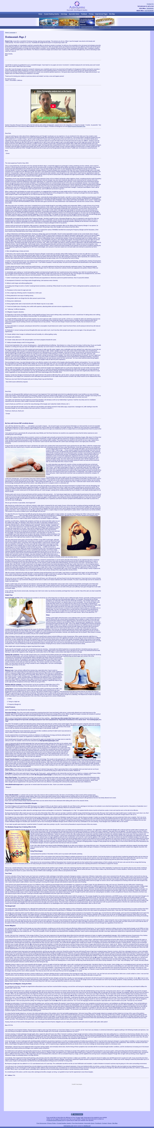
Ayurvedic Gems (74, 14)
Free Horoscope (41, 1123)
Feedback (84, 14)
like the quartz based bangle (43, 774)
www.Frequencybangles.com (76, 126)
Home (40, 14)
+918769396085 (149, 10)
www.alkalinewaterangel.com (14, 784)
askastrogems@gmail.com (56, 1120)
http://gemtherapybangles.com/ (49, 740)
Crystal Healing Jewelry (51, 14)
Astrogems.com (68, 1125)
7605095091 (150, 8)
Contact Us (150, 4)
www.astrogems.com (11, 745)
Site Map (112, 14)
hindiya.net (87, 1125)
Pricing (91, 14)
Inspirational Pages (101, 14)
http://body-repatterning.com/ (22, 799)
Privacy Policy (51, 1123)
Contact (104, 1123)
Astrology (64, 14)
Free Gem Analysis (77, 1123)
